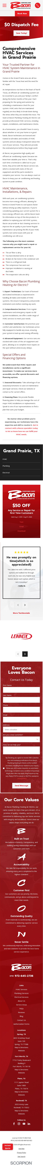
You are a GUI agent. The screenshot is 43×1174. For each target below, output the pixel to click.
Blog (21, 1016)
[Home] (21, 5)
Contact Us (21, 1020)
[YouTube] (24, 1124)
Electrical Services (21, 997)
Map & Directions (21, 1047)
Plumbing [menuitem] (6, 466)
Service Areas (21, 1005)
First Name (7, 685)
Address (6, 725)
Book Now (22, 13)
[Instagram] (19, 1124)
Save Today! (21, 33)
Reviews (21, 1012)
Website (21, 1050)
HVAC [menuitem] (5, 459)
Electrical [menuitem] (6, 472)
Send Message (21, 785)
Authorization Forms (21, 1024)
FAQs (21, 1008)
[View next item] (25, 605)
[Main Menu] (4, 5)
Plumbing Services (21, 993)
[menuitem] (21, 1148)
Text (21, 522)
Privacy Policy (22, 779)
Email (21, 526)
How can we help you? (12, 745)
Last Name (7, 695)
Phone (5, 705)
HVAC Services (21, 989)
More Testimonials (21, 613)
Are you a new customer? (13, 735)
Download (21, 531)
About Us (21, 1001)
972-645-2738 (24, 976)
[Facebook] (14, 1124)
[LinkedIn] (29, 1124)
